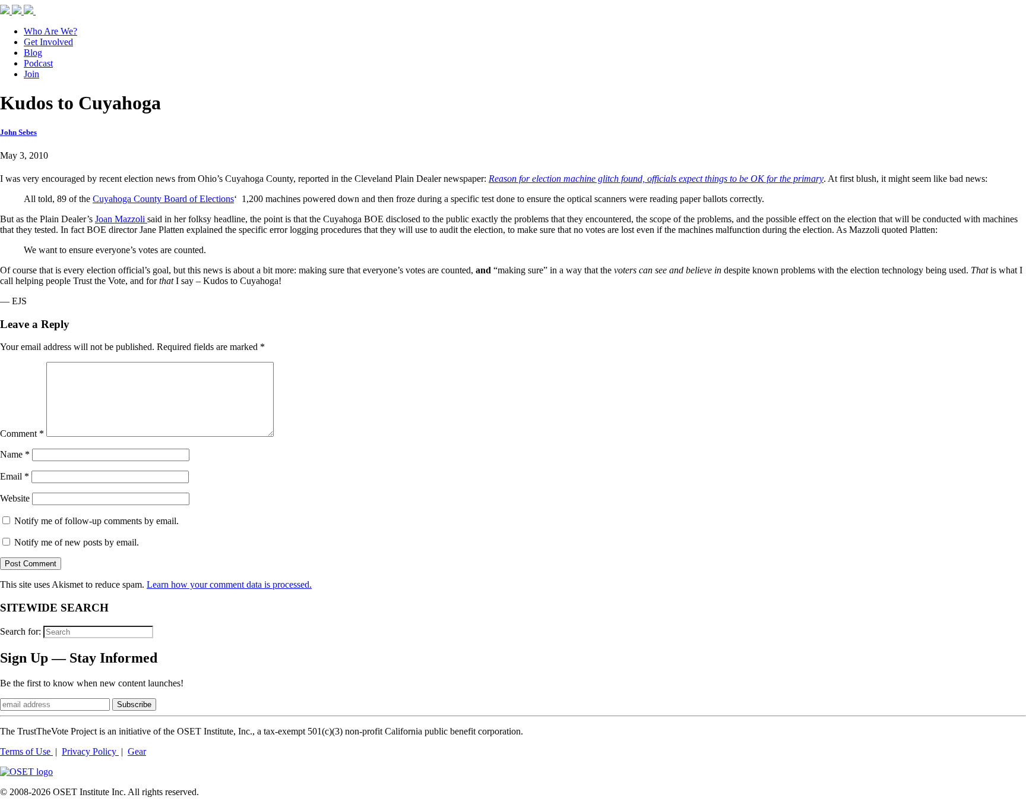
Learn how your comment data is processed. (229, 584)
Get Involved (48, 42)
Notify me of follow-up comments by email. (96, 521)
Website (15, 498)
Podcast (38, 63)
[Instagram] (30, 11)
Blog (33, 53)
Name (15, 454)
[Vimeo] (43, 11)
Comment (22, 433)
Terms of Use (26, 751)
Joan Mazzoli (121, 219)
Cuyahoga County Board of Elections (163, 199)
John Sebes (18, 132)
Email (14, 476)
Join (31, 74)
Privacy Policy (90, 751)
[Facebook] (6, 11)
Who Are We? (50, 31)
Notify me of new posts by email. (76, 542)
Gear (137, 751)
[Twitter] (18, 11)
